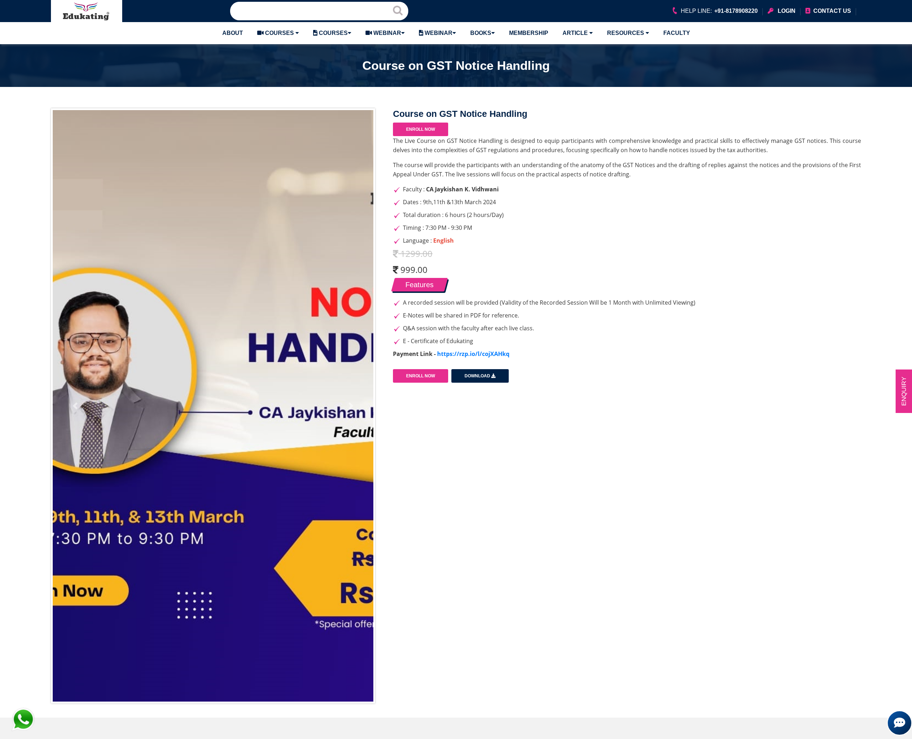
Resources (626, 33)
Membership (528, 33)
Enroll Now (420, 129)
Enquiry (903, 391)
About (232, 33)
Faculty (676, 33)
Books (480, 33)
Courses (279, 33)
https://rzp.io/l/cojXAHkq (473, 354)
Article (576, 33)
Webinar (386, 33)
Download (478, 375)
